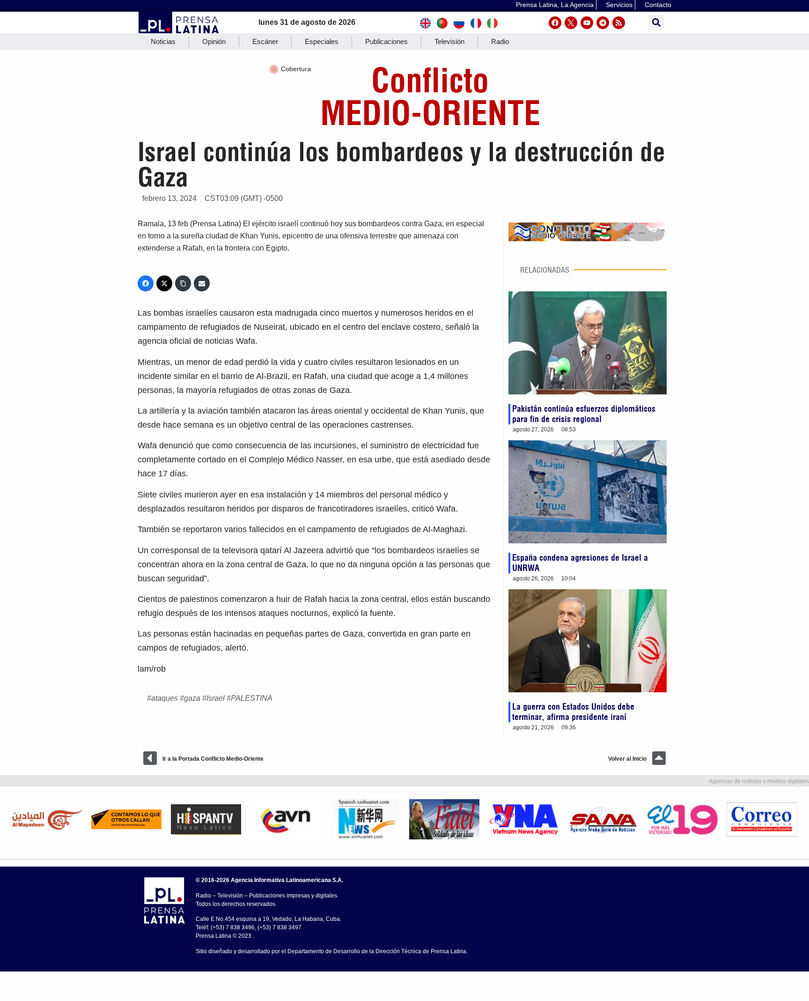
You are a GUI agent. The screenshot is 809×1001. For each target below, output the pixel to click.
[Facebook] (555, 22)
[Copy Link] (183, 283)
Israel (215, 698)
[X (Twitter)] (164, 283)
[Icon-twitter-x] (571, 22)
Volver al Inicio (627, 759)
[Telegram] (602, 22)
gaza (192, 698)
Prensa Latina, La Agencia (555, 4)
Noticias (163, 41)
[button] (656, 22)
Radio (500, 41)
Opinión (214, 41)
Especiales (321, 41)
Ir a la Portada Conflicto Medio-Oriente (213, 759)
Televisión (449, 41)
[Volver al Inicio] (659, 758)
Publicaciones (386, 41)
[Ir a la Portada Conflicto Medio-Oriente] (150, 758)
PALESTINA (251, 698)
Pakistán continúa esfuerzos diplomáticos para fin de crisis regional (583, 413)
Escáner (265, 41)
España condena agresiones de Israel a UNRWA (580, 562)
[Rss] (618, 22)
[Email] (202, 283)
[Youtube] (587, 22)
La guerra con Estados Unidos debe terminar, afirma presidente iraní (573, 711)
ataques (164, 698)
